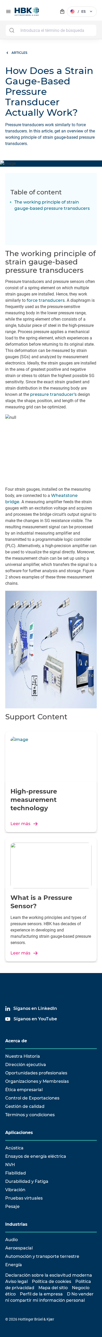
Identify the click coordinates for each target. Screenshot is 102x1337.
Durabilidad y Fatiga (26, 1181)
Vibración (15, 1189)
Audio (11, 1239)
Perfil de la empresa (41, 1294)
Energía (13, 1264)
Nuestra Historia (22, 1056)
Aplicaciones (19, 1132)
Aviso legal (16, 1281)
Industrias (16, 1224)
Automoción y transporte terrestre (42, 1256)
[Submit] (11, 30)
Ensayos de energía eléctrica (35, 1156)
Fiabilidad (15, 1173)
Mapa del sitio (53, 1287)
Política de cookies (51, 1281)
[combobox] (51, 30)
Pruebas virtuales (24, 1198)
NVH (10, 1164)
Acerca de (16, 1040)
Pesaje (12, 1206)
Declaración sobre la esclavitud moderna (48, 1275)
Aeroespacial (19, 1248)
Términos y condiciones (30, 1114)
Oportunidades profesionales (36, 1072)
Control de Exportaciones (32, 1098)
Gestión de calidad (24, 1106)
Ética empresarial (24, 1089)
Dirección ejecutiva (25, 1064)
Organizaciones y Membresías (37, 1081)
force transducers (46, 300)
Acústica (14, 1147)
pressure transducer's (53, 394)
